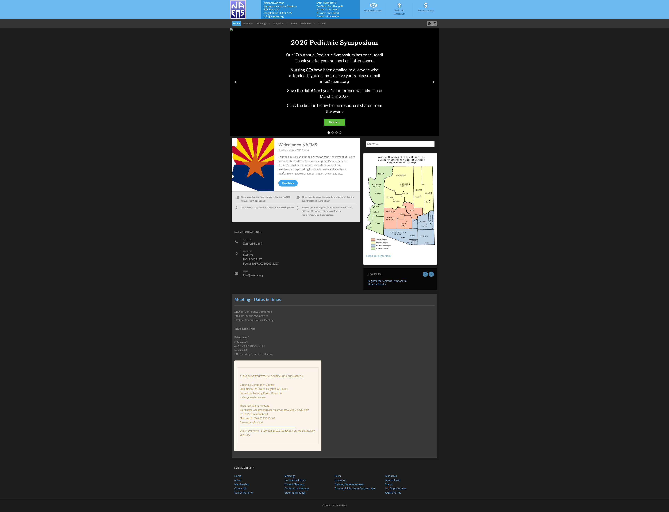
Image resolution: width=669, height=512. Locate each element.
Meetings (289, 476)
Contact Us (240, 488)
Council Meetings (294, 484)
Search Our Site (243, 492)
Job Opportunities (395, 488)
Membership (241, 484)
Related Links (392, 480)
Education (340, 480)
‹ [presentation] (425, 274)
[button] (235, 82)
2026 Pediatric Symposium (334, 42)
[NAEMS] (238, 9)
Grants (389, 484)
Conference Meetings (296, 488)
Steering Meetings (295, 492)
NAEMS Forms (393, 492)
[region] (334, 82)
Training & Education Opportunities (355, 488)
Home (237, 476)
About (237, 480)
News (337, 476)
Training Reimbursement (349, 484)
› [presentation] (431, 274)
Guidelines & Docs (295, 480)
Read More (288, 183)
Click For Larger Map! (378, 255)
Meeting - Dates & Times (257, 299)
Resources (391, 476)
